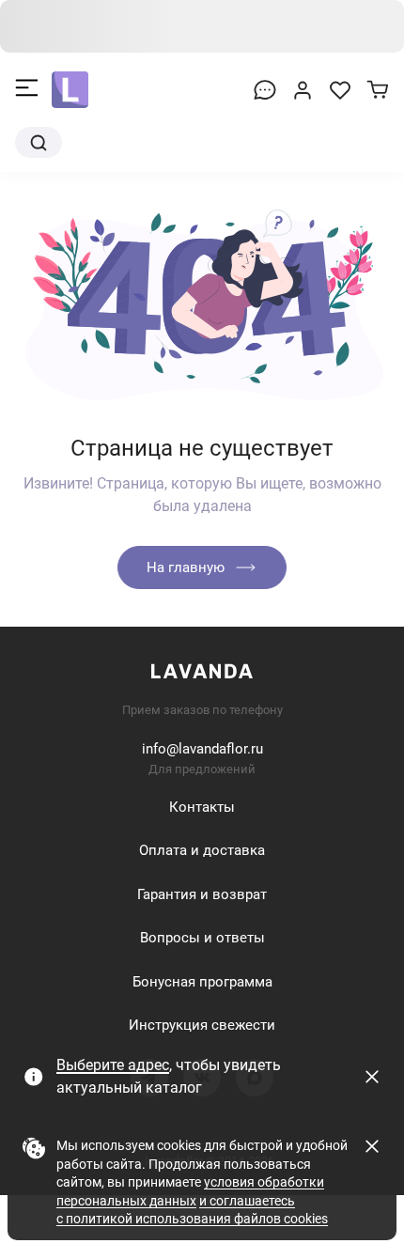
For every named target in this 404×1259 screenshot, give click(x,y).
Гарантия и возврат (202, 894)
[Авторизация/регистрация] (302, 90)
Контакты (202, 807)
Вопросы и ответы (202, 937)
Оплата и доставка (202, 850)
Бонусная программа (202, 981)
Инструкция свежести (202, 1025)
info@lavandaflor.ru (202, 748)
